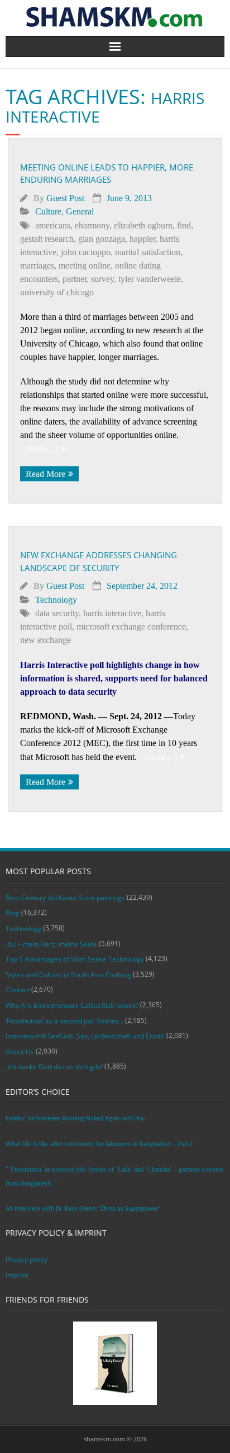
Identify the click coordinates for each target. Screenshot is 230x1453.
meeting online (85, 265)
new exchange (45, 640)
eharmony (92, 225)
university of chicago (57, 292)
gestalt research (47, 238)
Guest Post (65, 198)
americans (52, 225)
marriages (37, 265)
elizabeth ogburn (143, 225)
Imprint (17, 1275)
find (184, 225)
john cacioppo (86, 252)
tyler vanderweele (149, 279)
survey (102, 279)
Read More (45, 474)
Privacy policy (26, 1259)
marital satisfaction (147, 252)
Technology (56, 599)
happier (142, 238)
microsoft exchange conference (131, 626)
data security (57, 613)
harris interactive (112, 613)
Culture (48, 211)
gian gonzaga (101, 238)
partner (75, 279)
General (80, 211)
